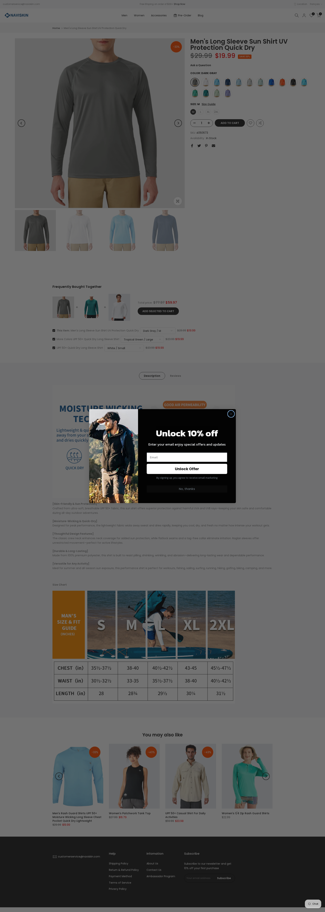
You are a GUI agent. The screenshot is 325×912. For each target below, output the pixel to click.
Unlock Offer (187, 469)
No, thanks (187, 489)
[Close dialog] (231, 414)
